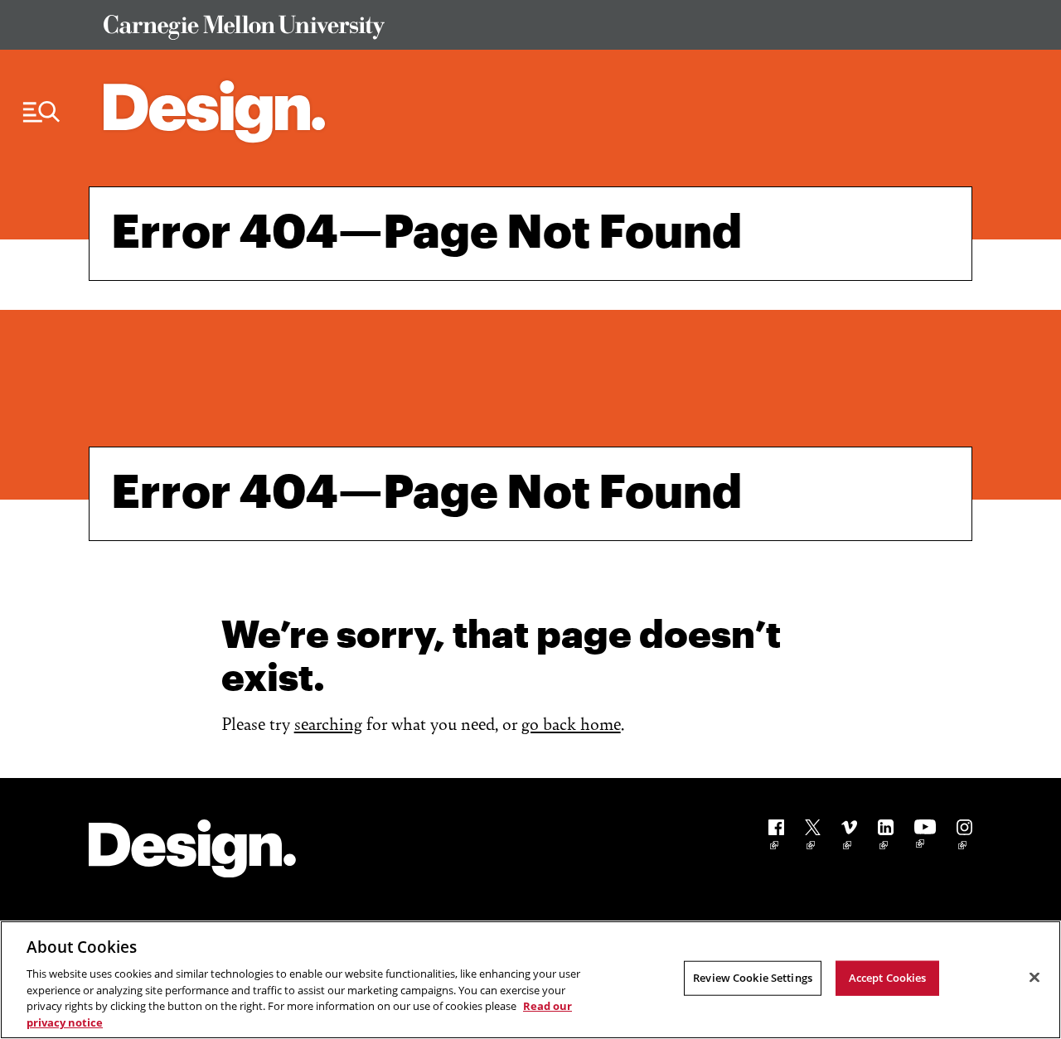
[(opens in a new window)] (776, 837)
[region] (530, 980)
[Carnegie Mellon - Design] (192, 851)
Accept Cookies (888, 977)
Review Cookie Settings (752, 977)
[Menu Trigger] (41, 112)
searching (328, 723)
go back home (571, 723)
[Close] (1034, 977)
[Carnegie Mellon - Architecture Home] (214, 111)
